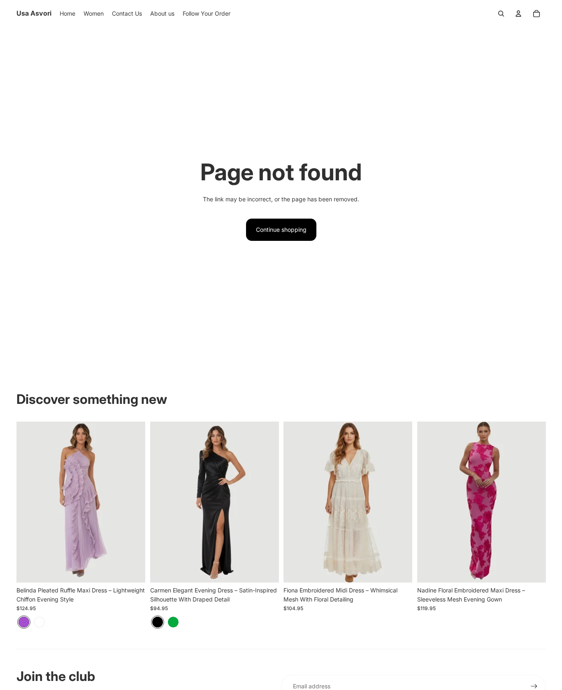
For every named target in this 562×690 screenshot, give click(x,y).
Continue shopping (281, 229)
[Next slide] (133, 502)
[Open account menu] (518, 14)
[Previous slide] (28, 502)
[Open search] (501, 14)
